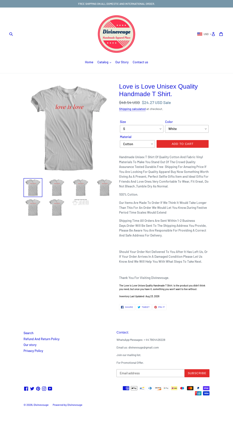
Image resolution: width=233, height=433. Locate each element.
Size (123, 122)
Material (125, 137)
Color (169, 122)
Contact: (122, 332)
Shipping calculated (132, 109)
